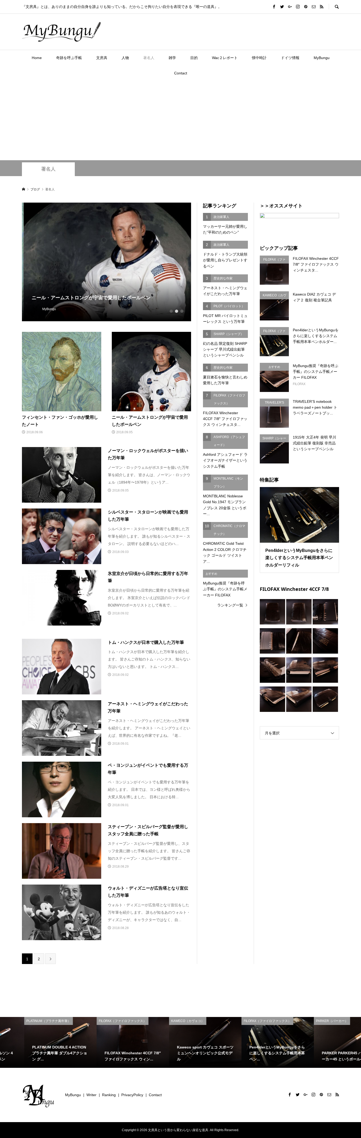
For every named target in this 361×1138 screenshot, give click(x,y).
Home (37, 58)
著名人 (148, 58)
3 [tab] (182, 311)
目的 (194, 58)
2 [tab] (176, 311)
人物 (125, 58)
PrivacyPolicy (132, 1095)
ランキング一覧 (230, 605)
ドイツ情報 (290, 58)
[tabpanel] (106, 262)
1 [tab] (171, 311)
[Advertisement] (180, 120)
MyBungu (322, 58)
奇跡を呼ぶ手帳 (69, 58)
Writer (91, 1095)
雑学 (172, 58)
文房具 (101, 58)
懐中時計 (259, 58)
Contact (180, 73)
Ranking (109, 1095)
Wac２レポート (225, 58)
